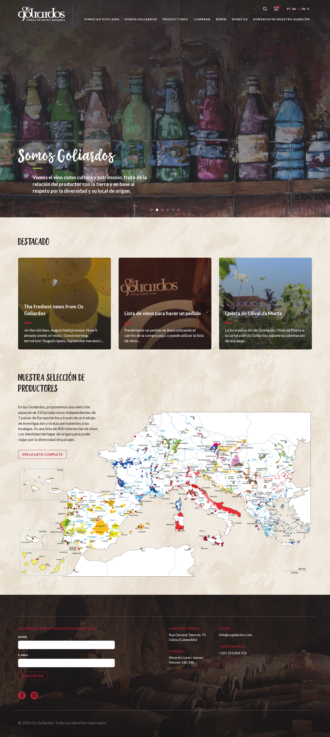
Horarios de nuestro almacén (281, 19)
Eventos (240, 19)
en (294, 8)
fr (303, 8)
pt (289, 8)
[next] (321, 108)
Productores (175, 19)
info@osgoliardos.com (235, 635)
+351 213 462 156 (233, 653)
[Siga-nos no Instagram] (34, 695)
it (308, 8)
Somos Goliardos (141, 19)
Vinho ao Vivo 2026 (101, 19)
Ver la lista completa (42, 454)
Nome (22, 637)
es (298, 8)
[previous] (8, 108)
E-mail (23, 655)
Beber (221, 19)
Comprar (202, 19)
